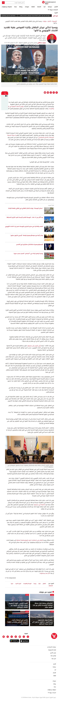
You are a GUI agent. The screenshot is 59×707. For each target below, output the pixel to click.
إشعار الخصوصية (52, 650)
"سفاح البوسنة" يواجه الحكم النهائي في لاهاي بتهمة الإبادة (25, 208)
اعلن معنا (54, 659)
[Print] (45, 92)
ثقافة (33, 7)
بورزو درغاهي (41, 42)
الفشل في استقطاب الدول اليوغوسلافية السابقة (29, 540)
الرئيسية (54, 21)
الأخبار (56, 7)
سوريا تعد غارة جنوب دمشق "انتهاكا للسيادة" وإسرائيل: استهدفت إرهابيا (43, 15)
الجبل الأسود (18, 583)
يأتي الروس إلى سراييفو (34, 346)
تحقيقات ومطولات (7, 7)
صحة (15, 7)
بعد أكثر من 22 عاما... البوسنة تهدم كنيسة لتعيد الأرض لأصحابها (25, 217)
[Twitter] (24, 637)
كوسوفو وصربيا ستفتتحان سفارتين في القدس (29, 244)
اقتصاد (39, 7)
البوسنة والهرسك (27, 583)
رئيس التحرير (53, 653)
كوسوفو (51, 585)
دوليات (44, 21)
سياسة (50, 7)
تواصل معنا (53, 656)
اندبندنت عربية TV (53, 10)
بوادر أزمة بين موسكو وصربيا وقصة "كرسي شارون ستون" (26, 235)
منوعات (27, 7)
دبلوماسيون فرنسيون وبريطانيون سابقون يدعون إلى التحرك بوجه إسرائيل (42, 622)
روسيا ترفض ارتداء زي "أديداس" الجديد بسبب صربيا (28, 254)
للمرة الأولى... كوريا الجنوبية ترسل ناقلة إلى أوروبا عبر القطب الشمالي (18, 605)
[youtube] (16, 637)
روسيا (35, 583)
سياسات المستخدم (51, 647)
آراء (44, 7)
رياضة (20, 7)
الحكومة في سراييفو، (40, 504)
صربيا (12, 583)
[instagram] (20, 637)
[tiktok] (8, 637)
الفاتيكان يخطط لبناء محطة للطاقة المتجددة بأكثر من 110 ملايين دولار (43, 605)
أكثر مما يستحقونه (45, 573)
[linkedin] (12, 637)
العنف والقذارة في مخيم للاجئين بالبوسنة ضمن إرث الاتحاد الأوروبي (24, 226)
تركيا (39, 583)
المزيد (56, 13)
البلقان (44, 583)
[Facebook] (28, 637)
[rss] (3, 637)
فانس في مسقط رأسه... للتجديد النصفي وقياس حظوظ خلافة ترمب (17, 622)
